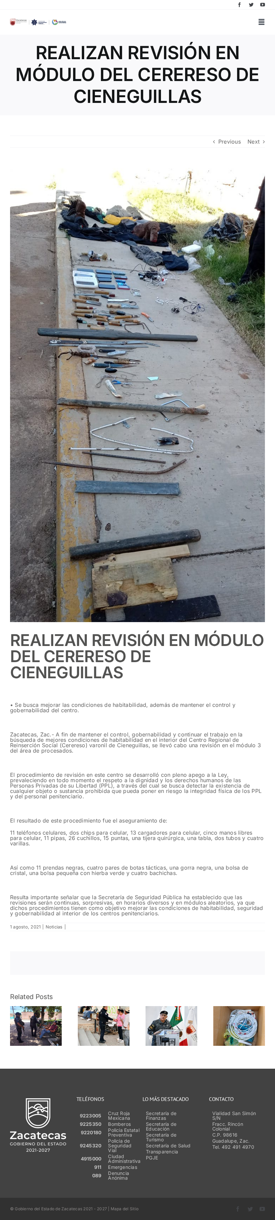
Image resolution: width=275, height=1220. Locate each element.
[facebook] (239, 4)
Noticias (54, 926)
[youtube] (262, 4)
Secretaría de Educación (161, 1126)
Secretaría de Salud (168, 1145)
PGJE (152, 1157)
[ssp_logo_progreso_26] (38, 21)
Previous (229, 141)
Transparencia (162, 1151)
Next (254, 141)
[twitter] (251, 4)
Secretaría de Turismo (161, 1137)
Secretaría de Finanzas (161, 1115)
